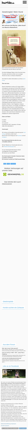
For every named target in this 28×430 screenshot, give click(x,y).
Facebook (19, 135)
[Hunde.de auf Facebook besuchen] (14, 373)
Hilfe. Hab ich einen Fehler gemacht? (10, 348)
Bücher (8, 163)
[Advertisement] (14, 244)
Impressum (13, 423)
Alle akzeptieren (22, 428)
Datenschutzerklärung (5, 423)
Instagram (4, 137)
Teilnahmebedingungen (9, 146)
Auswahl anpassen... (5, 425)
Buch (5, 163)
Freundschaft (13, 163)
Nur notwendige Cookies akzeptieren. (10, 428)
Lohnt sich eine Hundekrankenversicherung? (11, 358)
